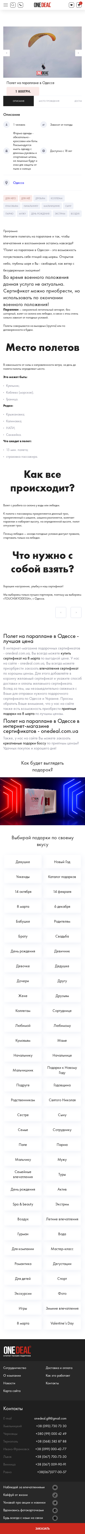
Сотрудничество (14, 1367)
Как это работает (58, 1375)
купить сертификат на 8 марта (37, 656)
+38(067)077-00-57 (51, 1472)
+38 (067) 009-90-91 (51, 1464)
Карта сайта (11, 1390)
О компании (12, 1375)
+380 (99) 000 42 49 (51, 1433)
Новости (9, 1383)
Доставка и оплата (59, 1367)
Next (78, 53)
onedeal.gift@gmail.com (50, 1418)
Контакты (52, 1383)
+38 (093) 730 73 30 (51, 1426)
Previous (6, 53)
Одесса (18, 183)
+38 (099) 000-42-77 (50, 1449)
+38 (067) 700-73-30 (51, 1456)
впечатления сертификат (58, 668)
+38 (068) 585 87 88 (51, 1441)
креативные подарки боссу (24, 743)
